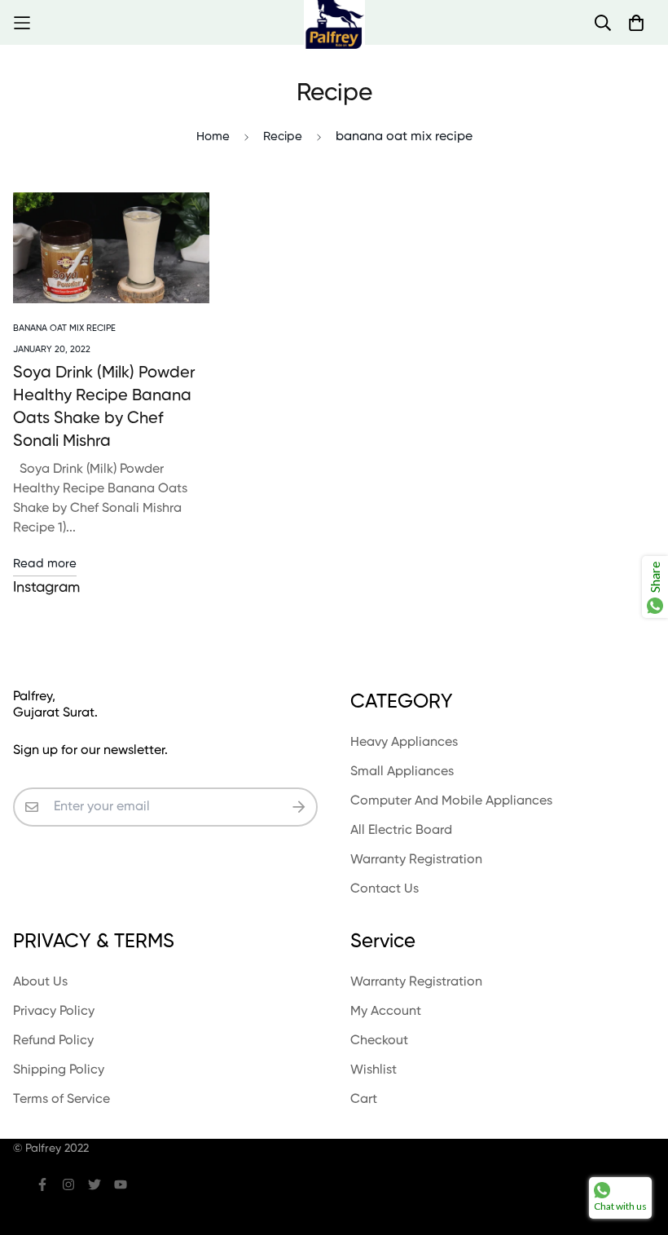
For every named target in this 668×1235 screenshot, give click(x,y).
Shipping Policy (58, 1070)
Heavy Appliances (404, 742)
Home (213, 136)
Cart (363, 1099)
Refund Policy (53, 1041)
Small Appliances (402, 771)
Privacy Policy (53, 1011)
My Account (385, 1011)
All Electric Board (401, 830)
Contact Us (384, 889)
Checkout (379, 1041)
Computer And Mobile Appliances (451, 801)
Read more (45, 564)
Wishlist (373, 1070)
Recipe (282, 136)
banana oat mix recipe (64, 328)
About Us (40, 982)
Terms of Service (61, 1099)
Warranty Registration (416, 860)
